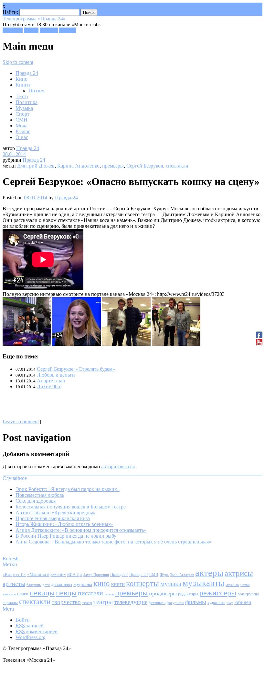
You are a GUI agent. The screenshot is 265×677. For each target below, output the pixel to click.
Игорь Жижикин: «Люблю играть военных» (64, 524)
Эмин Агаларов (182, 575)
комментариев (37, 631)
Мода (21, 125)
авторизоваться (118, 466)
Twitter (31, 30)
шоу (230, 603)
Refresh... (12, 558)
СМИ (21, 120)
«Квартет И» (14, 574)
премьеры (113, 166)
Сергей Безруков (144, 166)
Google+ (49, 30)
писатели (90, 593)
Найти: (10, 12)
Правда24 (119, 574)
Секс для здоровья (36, 501)
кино (101, 583)
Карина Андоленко (78, 166)
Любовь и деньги (56, 375)
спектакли (177, 166)
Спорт (22, 114)
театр (87, 603)
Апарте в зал (51, 380)
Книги (23, 85)
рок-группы (248, 594)
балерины (33, 585)
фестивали (157, 603)
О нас (22, 137)
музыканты (203, 583)
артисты (14, 583)
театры (103, 602)
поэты (109, 594)
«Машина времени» (46, 574)
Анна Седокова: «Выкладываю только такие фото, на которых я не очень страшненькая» (113, 541)
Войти (23, 620)
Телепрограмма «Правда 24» (34, 18)
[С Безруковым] (176, 344)
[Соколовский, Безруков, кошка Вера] (27, 344)
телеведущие (130, 602)
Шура (164, 575)
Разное (23, 131)
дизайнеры (61, 584)
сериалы (10, 602)
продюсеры (163, 593)
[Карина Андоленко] (76, 344)
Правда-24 (27, 148)
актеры (209, 572)
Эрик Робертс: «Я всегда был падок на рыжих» (68, 489)
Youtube (67, 30)
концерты (142, 583)
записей (30, 625)
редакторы (188, 593)
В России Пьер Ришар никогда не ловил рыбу (66, 536)
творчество (66, 602)
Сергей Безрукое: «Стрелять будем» (76, 369)
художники (216, 603)
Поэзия (36, 90)
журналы (82, 584)
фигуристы (175, 603)
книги (118, 584)
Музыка (24, 108)
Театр (22, 96)
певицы (42, 592)
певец (22, 593)
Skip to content (18, 62)
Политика (26, 102)
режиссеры (217, 592)
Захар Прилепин (96, 575)
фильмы (195, 602)
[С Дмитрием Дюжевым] (126, 344)
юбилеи (242, 602)
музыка (170, 584)
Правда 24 (27, 73)
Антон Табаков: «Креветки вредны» (56, 512)
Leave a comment (21, 421)
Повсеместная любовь (40, 495)
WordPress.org (31, 637)
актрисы (239, 573)
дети (46, 585)
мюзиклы (232, 585)
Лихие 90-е (49, 386)
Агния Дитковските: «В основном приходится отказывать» (81, 530)
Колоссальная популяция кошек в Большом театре (71, 506)
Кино (21, 79)
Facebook (13, 30)
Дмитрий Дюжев (36, 166)
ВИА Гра (74, 575)
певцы (66, 593)
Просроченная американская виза (53, 518)
